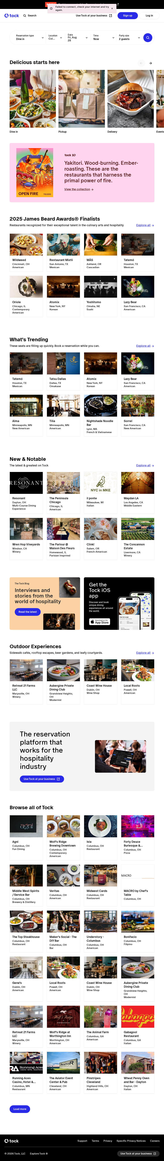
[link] (26, 253)
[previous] (141, 63)
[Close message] (112, 8)
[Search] (147, 37)
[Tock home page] (11, 16)
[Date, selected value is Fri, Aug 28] (86, 37)
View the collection (77, 189)
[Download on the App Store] (102, 621)
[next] (150, 63)
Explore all (143, 225)
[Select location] (61, 37)
